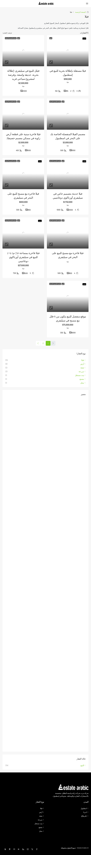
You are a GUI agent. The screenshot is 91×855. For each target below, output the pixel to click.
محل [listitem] (82, 383)
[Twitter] (31, 849)
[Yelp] (4, 849)
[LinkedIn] (22, 849)
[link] (68, 50)
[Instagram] (27, 849)
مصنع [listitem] (82, 379)
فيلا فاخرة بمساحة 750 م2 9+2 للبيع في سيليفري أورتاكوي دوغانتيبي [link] (23, 257)
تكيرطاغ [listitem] (84, 816)
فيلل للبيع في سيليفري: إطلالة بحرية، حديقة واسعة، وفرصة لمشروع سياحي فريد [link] (23, 74)
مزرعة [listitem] (81, 371)
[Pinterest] (9, 849)
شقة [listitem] (82, 367)
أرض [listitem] (82, 364)
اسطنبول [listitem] (84, 808)
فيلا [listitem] (82, 360)
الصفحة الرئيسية (80, 12)
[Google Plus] (18, 849)
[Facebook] (36, 849)
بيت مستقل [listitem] (79, 375)
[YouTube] (13, 849)
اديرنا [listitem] (85, 812)
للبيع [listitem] (82, 765)
